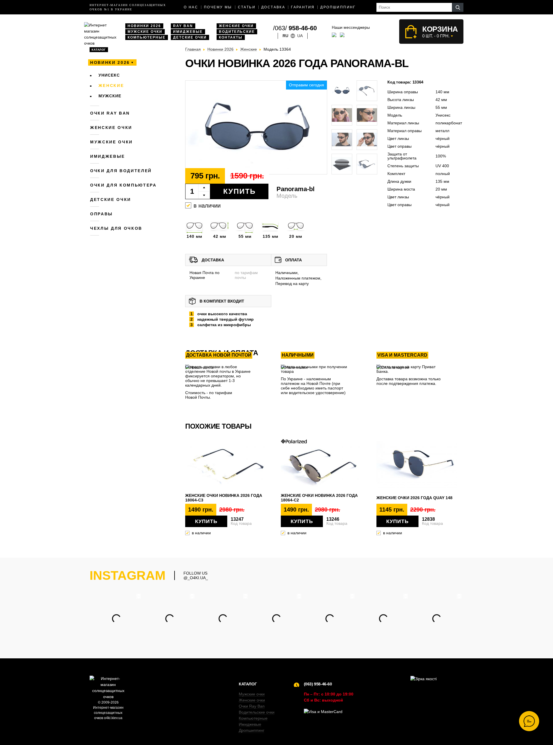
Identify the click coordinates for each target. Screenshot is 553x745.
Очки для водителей (121, 170)
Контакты (231, 37)
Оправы (101, 214)
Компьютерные (147, 37)
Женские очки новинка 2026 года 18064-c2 (319, 497)
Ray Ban (183, 26)
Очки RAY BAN (110, 113)
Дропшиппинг (338, 7)
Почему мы (218, 7)
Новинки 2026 (144, 26)
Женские (111, 85)
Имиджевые (188, 32)
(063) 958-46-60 (318, 684)
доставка (273, 7)
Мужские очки (145, 32)
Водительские (237, 32)
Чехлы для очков (116, 228)
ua (300, 35)
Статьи (246, 7)
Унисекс (109, 75)
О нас (191, 7)
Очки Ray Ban (252, 706)
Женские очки (236, 26)
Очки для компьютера (123, 185)
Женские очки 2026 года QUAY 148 (414, 497)
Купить (239, 191)
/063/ (295, 28)
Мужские (110, 96)
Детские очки (190, 37)
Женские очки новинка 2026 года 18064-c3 (223, 497)
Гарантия (303, 7)
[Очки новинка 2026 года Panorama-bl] (256, 128)
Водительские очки (256, 712)
